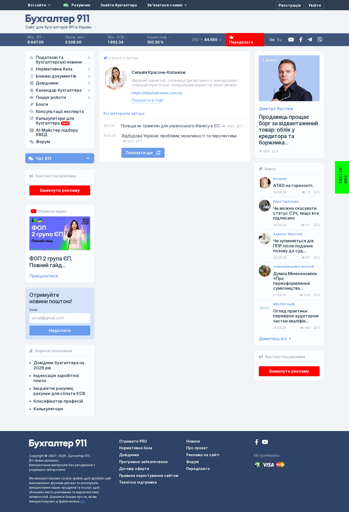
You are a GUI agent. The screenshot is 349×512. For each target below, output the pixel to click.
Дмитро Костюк (276, 108)
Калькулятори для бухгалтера (55, 121)
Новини (193, 441)
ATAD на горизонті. (293, 185)
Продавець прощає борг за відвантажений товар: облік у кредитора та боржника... (288, 130)
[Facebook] (301, 40)
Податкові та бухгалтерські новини (59, 60)
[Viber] (320, 40)
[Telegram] (309, 40)
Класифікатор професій (58, 401)
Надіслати (60, 330)
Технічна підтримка (138, 482)
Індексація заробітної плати (56, 378)
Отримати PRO (133, 441)
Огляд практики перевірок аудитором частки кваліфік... (296, 316)
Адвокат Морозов (287, 234)
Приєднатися (43, 276)
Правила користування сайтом (148, 475)
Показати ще (139, 152)
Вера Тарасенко (286, 201)
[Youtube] (291, 40)
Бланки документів (56, 76)
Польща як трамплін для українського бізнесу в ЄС (170, 125)
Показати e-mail (147, 100)
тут (82, 501)
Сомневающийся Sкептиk (293, 266)
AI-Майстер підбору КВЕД (57, 132)
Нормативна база (54, 69)
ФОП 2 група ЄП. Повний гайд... (50, 261)
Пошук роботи (51, 97)
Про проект (197, 448)
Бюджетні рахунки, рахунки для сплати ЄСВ (59, 391)
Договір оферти (134, 468)
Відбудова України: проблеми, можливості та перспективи (179, 135)
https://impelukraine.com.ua (157, 93)
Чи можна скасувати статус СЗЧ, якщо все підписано (296, 213)
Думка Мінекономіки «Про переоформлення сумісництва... (295, 281)
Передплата (241, 42)
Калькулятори (48, 408)
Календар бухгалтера (59, 90)
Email (33, 310)
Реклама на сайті (202, 455)
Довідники (47, 83)
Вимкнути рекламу (60, 190)
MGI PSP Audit (284, 304)
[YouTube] (265, 442)
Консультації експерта (60, 111)
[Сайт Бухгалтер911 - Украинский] (57, 443)
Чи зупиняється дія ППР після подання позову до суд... (293, 245)
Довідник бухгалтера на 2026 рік (58, 365)
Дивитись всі (273, 338)
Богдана (279, 179)
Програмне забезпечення (143, 461)
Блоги (42, 104)
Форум (43, 142)
